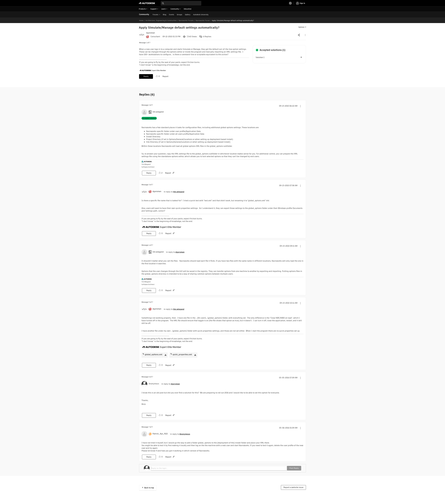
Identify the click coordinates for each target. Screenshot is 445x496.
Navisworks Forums (186, 20)
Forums (155, 14)
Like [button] (156, 76)
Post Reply (294, 468)
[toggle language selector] (290, 3)
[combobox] (181, 3)
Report (165, 76)
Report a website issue (293, 487)
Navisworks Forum (203, 20)
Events (171, 14)
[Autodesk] (147, 3)
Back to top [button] (149, 487)
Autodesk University (200, 14)
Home (141, 20)
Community (144, 14)
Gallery (187, 14)
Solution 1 (260, 57)
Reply (146, 76)
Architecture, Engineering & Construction (161, 20)
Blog (164, 14)
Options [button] (301, 27)
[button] (305, 35)
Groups (179, 14)
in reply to (174, 191)
